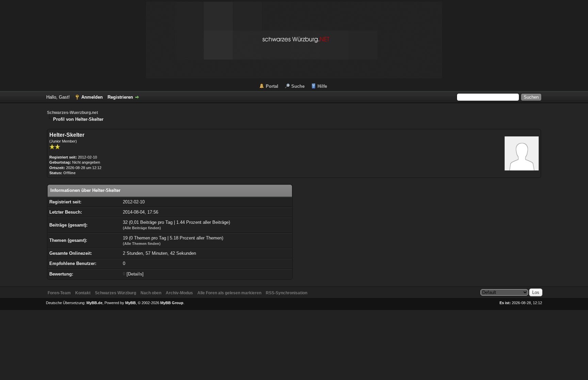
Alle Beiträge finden (142, 228)
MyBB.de (94, 303)
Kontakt (83, 293)
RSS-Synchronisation (286, 293)
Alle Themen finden (141, 244)
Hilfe (322, 86)
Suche (298, 86)
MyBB (130, 303)
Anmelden (92, 97)
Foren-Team (59, 293)
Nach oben (151, 293)
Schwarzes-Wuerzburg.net (72, 112)
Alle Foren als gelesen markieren (229, 293)
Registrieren (120, 97)
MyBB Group (171, 303)
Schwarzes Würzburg (115, 293)
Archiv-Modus (179, 293)
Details (135, 274)
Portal (272, 86)
